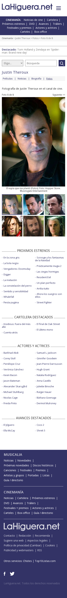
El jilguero (9, 425)
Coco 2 (40, 425)
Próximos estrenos (13, 24)
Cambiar (36, 545)
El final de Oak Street (48, 324)
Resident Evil (44, 277)
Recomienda (42, 535)
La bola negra (11, 263)
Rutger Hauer (44, 392)
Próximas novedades (16, 465)
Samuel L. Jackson (46, 352)
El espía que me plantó (18, 188)
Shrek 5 (41, 430)
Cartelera (52, 20)
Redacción (25, 535)
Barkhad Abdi (11, 352)
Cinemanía (7, 38)
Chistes (27, 561)
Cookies (50, 545)
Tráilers (57, 24)
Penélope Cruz (12, 363)
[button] (58, 8)
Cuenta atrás (11, 332)
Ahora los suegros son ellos (48, 295)
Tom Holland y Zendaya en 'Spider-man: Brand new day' (31, 51)
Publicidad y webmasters (19, 550)
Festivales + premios (16, 508)
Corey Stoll (9, 358)
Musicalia (13, 454)
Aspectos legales (37, 540)
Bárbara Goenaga (46, 397)
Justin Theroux (22, 38)
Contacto (9, 535)
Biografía (36, 78)
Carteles (25, 31)
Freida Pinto (10, 403)
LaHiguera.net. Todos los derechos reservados (32, 583)
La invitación (10, 280)
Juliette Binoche (45, 386)
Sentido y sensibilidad (16, 291)
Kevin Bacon (10, 375)
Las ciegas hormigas (48, 271)
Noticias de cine (33, 20)
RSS (39, 550)
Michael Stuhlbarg (13, 392)
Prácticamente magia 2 (49, 266)
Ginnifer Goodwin (47, 358)
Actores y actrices (46, 27)
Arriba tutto (43, 288)
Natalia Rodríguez (46, 375)
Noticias (22, 78)
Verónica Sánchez (14, 369)
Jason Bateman (12, 380)
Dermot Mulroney (46, 403)
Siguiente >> (58, 95)
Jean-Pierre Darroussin (49, 363)
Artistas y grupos (14, 475)
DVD (32, 24)
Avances (44, 24)
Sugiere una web (14, 540)
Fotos (36, 38)
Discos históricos (43, 465)
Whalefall (9, 296)
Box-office (40, 31)
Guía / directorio (13, 480)
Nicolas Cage (11, 397)
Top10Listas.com (45, 561)
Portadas (33, 475)
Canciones (10, 470)
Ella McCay (9, 430)
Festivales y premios (19, 27)
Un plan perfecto (46, 283)
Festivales (26, 470)
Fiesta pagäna (11, 302)
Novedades (24, 460)
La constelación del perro (18, 285)
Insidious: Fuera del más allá (16, 325)
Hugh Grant (43, 369)
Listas (46, 475)
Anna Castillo (44, 380)
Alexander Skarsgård (15, 386)
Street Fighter (44, 302)
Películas (8, 78)
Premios (41, 470)
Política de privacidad (16, 545)
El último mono (45, 329)
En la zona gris (12, 257)
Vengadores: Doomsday (17, 268)
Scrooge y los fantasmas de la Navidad (49, 259)
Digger (7, 274)
